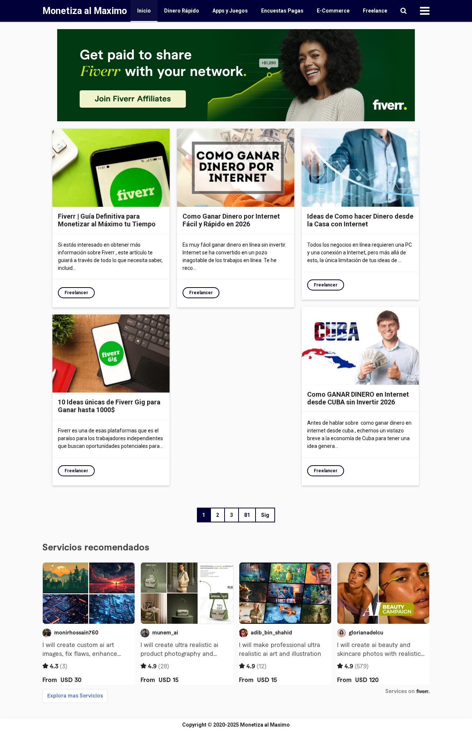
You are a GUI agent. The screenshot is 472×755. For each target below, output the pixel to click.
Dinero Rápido (181, 11)
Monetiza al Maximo (265, 725)
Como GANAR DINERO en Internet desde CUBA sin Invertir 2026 (358, 398)
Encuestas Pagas (282, 11)
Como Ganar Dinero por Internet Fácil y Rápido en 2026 (231, 220)
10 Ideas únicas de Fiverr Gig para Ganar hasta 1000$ (109, 406)
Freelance (375, 11)
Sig (265, 515)
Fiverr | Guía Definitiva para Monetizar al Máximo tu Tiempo (107, 220)
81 (247, 515)
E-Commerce (333, 11)
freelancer (76, 292)
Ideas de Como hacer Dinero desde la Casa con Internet (360, 220)
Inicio (144, 11)
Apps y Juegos (230, 11)
